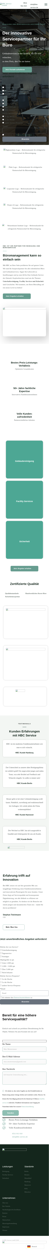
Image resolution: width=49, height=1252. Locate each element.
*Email (5, 126)
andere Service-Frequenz (13, 123)
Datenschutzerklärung (27, 1106)
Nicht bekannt (9, 110)
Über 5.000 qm (10, 107)
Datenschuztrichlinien (24, 135)
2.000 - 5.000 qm (10, 104)
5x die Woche (9, 120)
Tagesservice (9, 91)
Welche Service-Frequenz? (12, 113)
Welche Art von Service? (11, 84)
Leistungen (7, 1166)
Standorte (29, 1166)
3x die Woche (9, 116)
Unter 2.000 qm (10, 100)
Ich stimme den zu (19, 135)
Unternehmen (8, 1198)
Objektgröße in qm (9, 97)
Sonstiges (7, 94)
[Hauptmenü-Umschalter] (46, 4)
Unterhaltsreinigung (11, 87)
